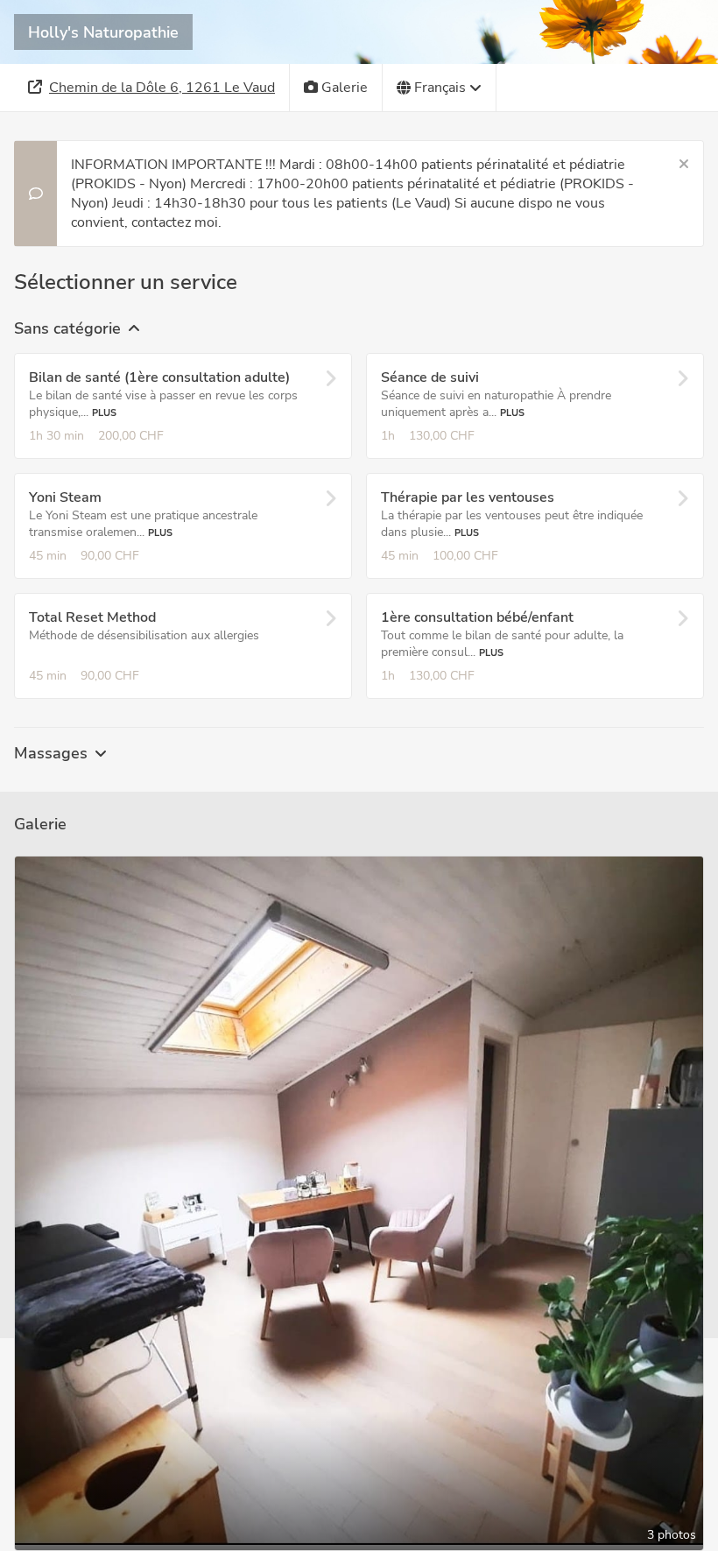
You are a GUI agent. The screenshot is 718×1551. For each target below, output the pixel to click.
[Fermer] (684, 164)
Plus (104, 412)
